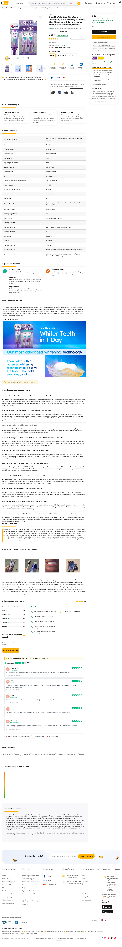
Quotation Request (8, 882)
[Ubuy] (4, 3)
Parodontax (71, 754)
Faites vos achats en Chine (10, 933)
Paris (83, 876)
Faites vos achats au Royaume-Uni (34, 931)
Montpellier (85, 897)
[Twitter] (112, 938)
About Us (5, 876)
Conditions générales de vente (45, 938)
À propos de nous (81, 938)
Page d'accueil (6, 8)
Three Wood (83, 754)
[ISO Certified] (20, 922)
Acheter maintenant (76, 88)
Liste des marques (28, 879)
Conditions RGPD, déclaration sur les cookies (31, 901)
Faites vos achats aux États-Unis (11, 931)
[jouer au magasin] (107, 912)
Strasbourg (85, 894)
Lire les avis (79, 663)
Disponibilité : (53, 45)
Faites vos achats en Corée (95, 931)
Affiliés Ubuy (26, 905)
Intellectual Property (9, 885)
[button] (89, 3)
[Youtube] (108, 938)
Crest (50, 14)
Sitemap (5, 888)
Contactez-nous (61, 940)
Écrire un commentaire (10, 650)
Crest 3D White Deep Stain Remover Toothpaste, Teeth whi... (53, 8)
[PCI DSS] (6, 922)
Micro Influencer (7, 900)
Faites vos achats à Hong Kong (75, 931)
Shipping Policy (7, 897)
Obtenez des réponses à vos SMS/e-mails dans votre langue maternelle (112, 887)
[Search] (78, 3)
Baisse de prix (63, 35)
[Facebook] (102, 938)
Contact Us (6, 879)
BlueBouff (52, 754)
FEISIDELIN (27, 754)
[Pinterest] (115, 938)
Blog (23, 897)
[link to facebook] (23, 58)
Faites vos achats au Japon (55, 931)
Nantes (84, 891)
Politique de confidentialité (65, 938)
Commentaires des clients (30, 882)
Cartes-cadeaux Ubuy (29, 894)
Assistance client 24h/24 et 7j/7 (112, 878)
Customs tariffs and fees (10, 894)
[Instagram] (105, 938)
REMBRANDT (7, 754)
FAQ (23, 888)
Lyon (83, 879)
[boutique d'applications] (107, 907)
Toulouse (85, 885)
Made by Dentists (39, 754)
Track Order (6, 891)
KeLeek (17, 754)
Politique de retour (28, 885)
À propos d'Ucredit (28, 891)
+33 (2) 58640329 (110, 897)
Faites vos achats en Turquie (29, 933)
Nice (83, 888)
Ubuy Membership (8, 903)
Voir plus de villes (88, 900)
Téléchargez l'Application (30, 876)
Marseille (85, 882)
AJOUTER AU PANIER (104, 32)
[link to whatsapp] (18, 58)
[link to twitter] (28, 58)
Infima (61, 754)
